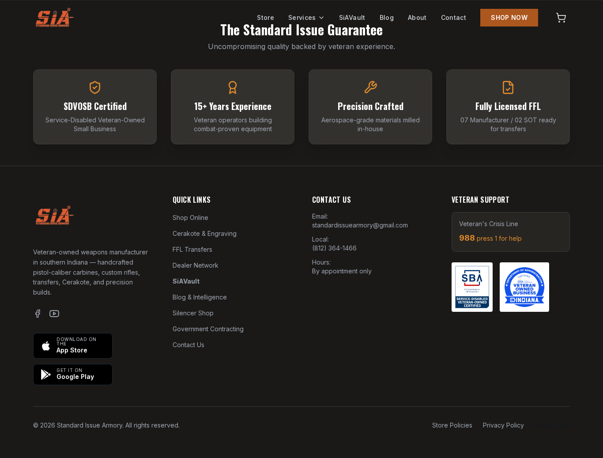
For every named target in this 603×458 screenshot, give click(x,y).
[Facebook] (37, 313)
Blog (387, 17)
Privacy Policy (503, 425)
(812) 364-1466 (334, 248)
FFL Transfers (192, 249)
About (417, 17)
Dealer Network (196, 265)
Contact (453, 17)
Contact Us (188, 344)
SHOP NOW (509, 17)
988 (490, 237)
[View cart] (561, 17)
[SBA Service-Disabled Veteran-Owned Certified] (472, 287)
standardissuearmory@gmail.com (360, 225)
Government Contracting (208, 329)
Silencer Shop (193, 313)
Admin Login (552, 425)
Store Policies (452, 425)
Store (265, 17)
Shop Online (190, 217)
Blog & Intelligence (200, 297)
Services (302, 17)
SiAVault (352, 17)
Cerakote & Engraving (205, 233)
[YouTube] (54, 313)
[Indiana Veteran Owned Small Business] (524, 287)
